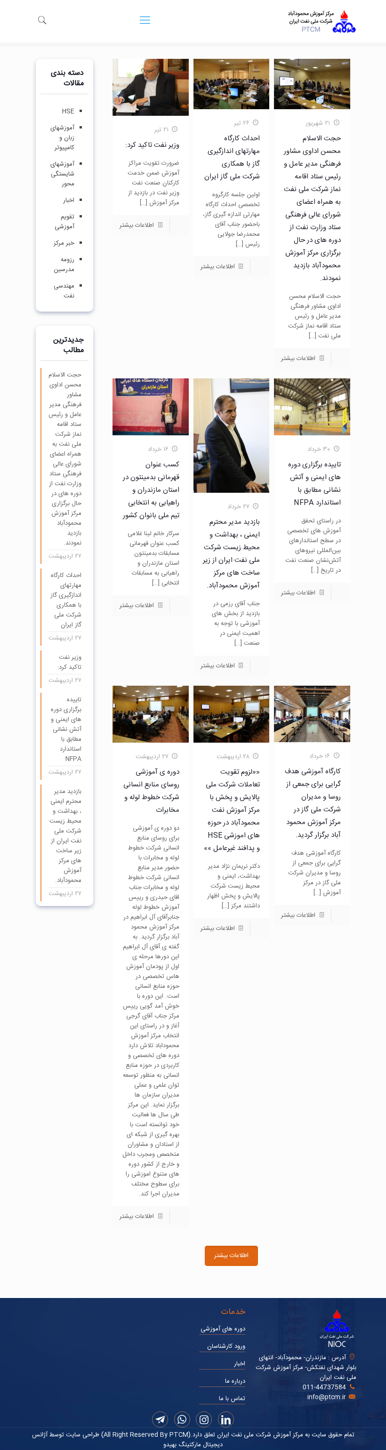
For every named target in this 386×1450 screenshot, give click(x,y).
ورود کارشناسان (226, 1346)
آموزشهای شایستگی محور (62, 174)
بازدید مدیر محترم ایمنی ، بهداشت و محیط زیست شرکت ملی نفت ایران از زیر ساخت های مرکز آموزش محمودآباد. (65, 836)
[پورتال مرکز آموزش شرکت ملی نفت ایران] (321, 21)
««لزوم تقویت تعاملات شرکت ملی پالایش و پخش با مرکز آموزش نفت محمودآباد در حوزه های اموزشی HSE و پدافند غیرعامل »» (232, 810)
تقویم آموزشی (64, 222)
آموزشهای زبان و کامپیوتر (62, 138)
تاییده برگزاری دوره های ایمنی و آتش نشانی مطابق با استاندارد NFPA (66, 729)
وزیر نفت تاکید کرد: (152, 145)
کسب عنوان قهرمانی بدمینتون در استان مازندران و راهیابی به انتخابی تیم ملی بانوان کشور (151, 490)
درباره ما (235, 1381)
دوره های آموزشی (223, 1329)
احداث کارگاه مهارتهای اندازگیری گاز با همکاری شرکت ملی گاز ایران (65, 600)
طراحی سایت (81, 1435)
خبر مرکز (64, 243)
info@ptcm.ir (326, 1397)
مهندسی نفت (64, 291)
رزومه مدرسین (64, 265)
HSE (68, 111)
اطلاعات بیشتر (298, 358)
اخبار (68, 200)
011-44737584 (324, 1387)
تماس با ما (232, 1399)
